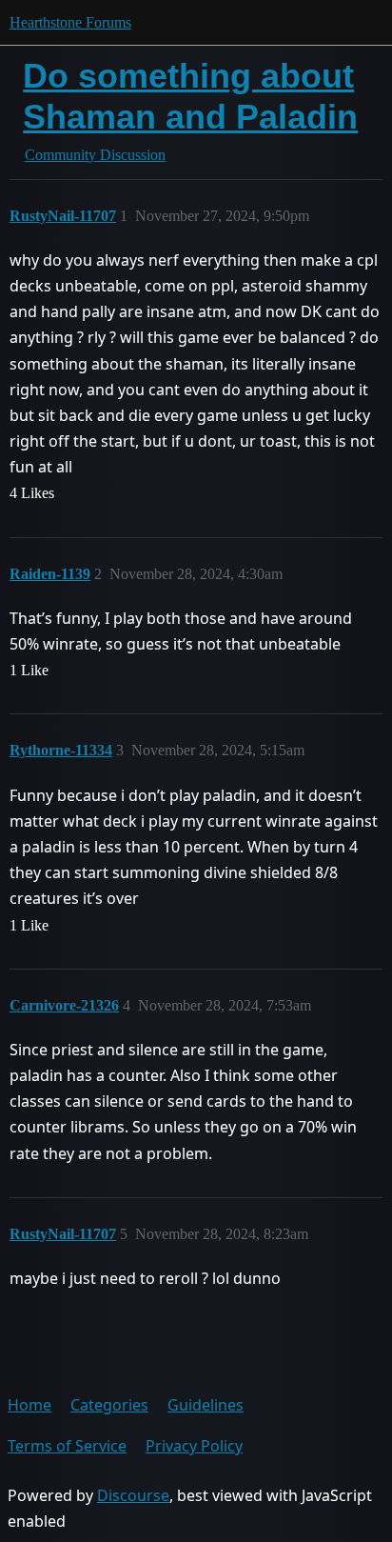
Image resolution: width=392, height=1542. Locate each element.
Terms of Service (67, 1445)
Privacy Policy (194, 1445)
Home (29, 1404)
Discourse (133, 1495)
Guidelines (205, 1404)
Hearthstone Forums (70, 22)
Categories (109, 1404)
